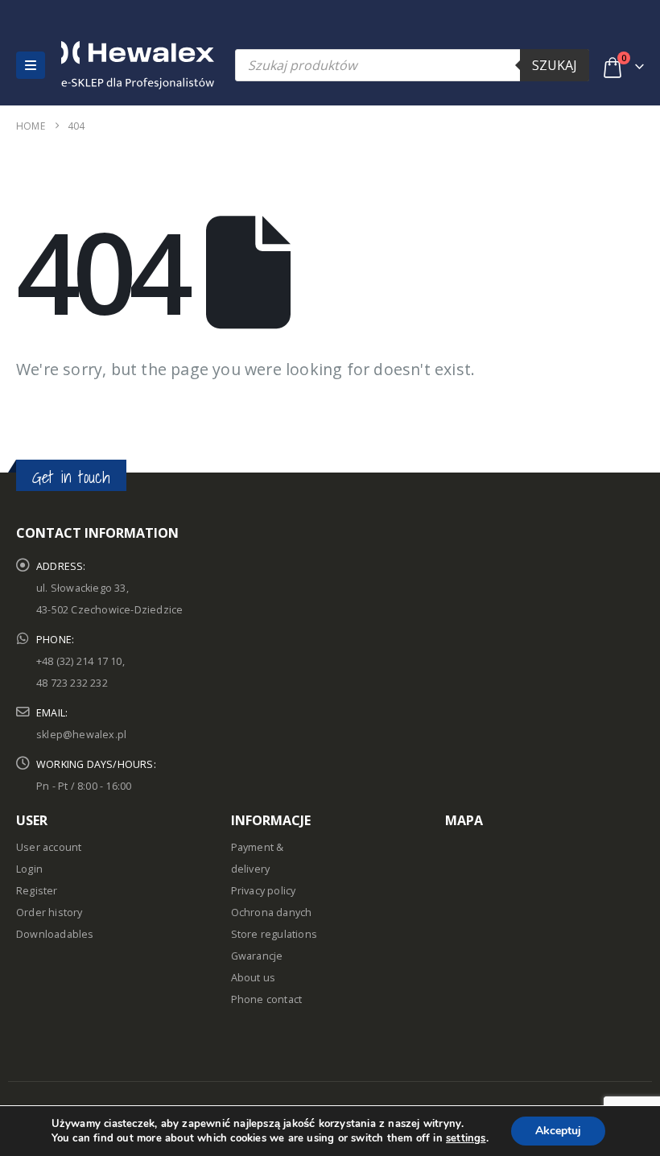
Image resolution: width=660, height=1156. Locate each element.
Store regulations (274, 934)
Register (37, 891)
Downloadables (55, 934)
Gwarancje (257, 956)
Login (29, 869)
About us (253, 978)
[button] (30, 65)
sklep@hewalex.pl (81, 734)
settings (466, 1138)
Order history (49, 912)
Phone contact (267, 999)
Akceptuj (558, 1130)
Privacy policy (263, 891)
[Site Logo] (96, 65)
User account (48, 847)
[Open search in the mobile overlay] (412, 65)
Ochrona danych (271, 912)
